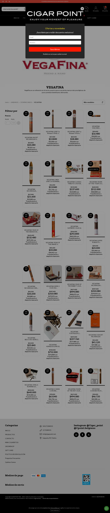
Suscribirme (55, 49)
